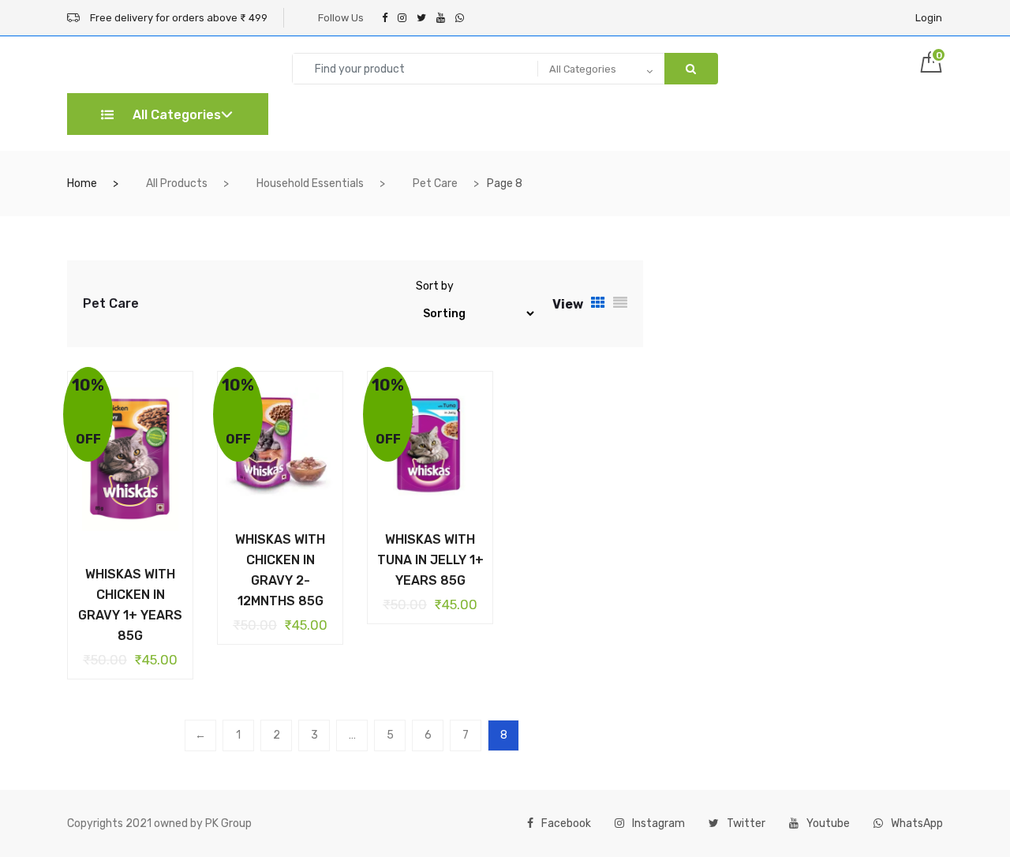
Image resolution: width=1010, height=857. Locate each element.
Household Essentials (310, 183)
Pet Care (435, 183)
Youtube (828, 823)
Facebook (566, 823)
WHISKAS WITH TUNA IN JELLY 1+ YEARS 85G (430, 560)
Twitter (746, 823)
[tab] (598, 304)
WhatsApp (917, 823)
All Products (177, 183)
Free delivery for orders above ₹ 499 (177, 18)
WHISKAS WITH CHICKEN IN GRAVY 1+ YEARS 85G (130, 605)
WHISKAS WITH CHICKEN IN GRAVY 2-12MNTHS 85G (280, 570)
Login (928, 18)
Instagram (658, 823)
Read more (118, 571)
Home (82, 183)
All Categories (175, 114)
